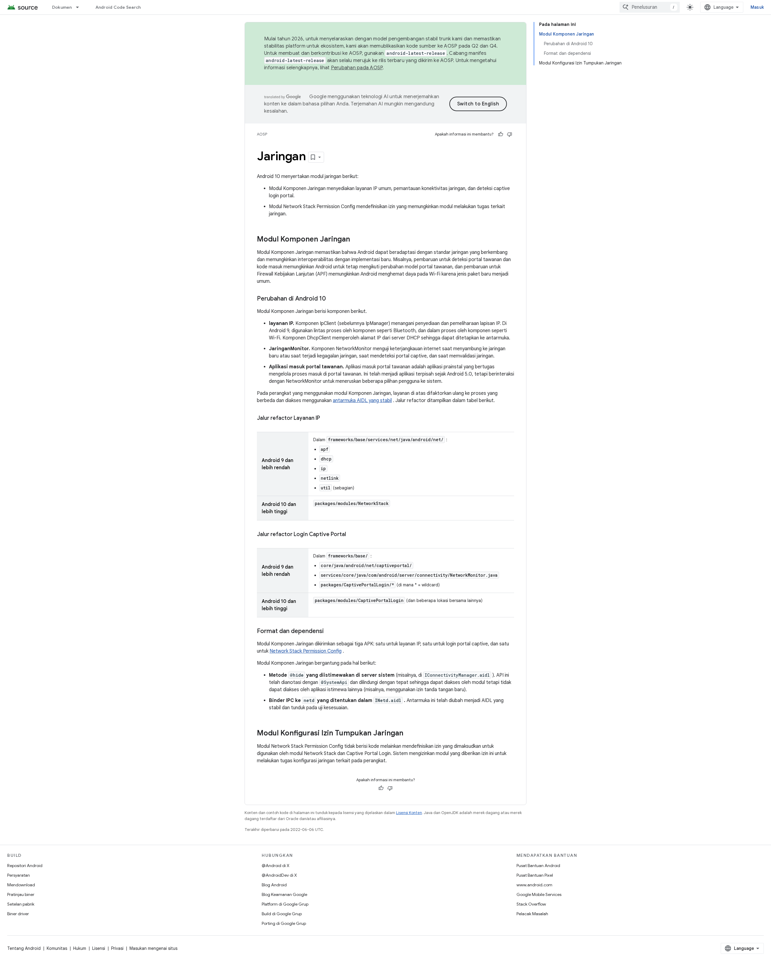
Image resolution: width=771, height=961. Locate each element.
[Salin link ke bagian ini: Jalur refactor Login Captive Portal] (352, 534)
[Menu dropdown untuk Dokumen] (80, 7)
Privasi (117, 948)
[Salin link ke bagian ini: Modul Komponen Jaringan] (356, 239)
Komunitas (57, 948)
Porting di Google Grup (284, 923)
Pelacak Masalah (532, 913)
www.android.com (534, 885)
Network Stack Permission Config (306, 651)
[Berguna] (500, 134)
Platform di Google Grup (285, 904)
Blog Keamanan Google (284, 894)
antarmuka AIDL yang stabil (362, 401)
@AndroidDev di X (279, 875)
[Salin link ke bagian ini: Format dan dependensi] (330, 631)
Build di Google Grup (282, 913)
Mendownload (21, 885)
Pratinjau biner (20, 894)
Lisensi (98, 948)
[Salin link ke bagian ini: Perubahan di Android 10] (332, 299)
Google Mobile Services (539, 894)
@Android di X (275, 865)
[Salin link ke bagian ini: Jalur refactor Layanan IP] (326, 418)
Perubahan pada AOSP (357, 68)
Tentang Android (24, 948)
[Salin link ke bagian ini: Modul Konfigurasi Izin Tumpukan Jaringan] (409, 733)
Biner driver (18, 913)
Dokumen (62, 7)
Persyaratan (18, 875)
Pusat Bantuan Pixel (535, 875)
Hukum (79, 948)
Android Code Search (118, 7)
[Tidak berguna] (509, 134)
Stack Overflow (531, 904)
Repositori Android (24, 865)
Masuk (757, 7)
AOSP (262, 134)
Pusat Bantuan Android (538, 865)
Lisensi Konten (409, 812)
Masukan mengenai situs (153, 948)
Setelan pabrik (20, 904)
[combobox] (650, 7)
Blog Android (274, 885)
